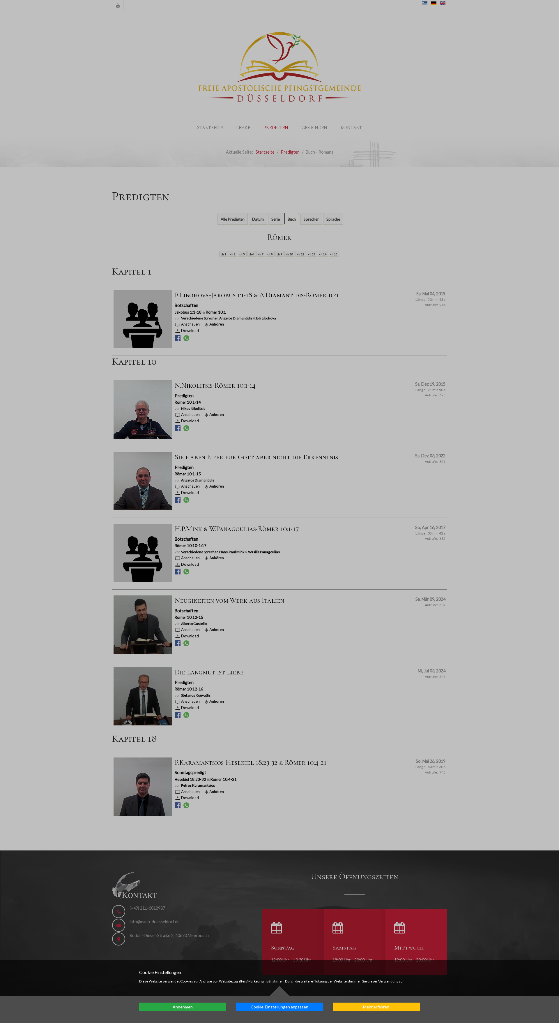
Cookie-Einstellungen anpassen (279, 1006)
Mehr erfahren (376, 1006)
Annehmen (183, 1006)
